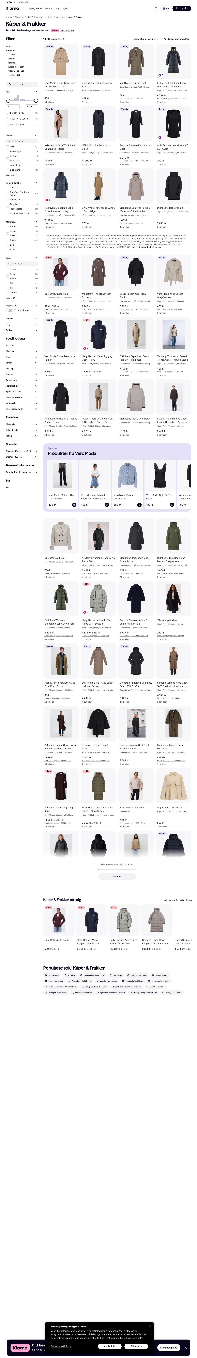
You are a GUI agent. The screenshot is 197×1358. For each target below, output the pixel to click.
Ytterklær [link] (60, 17)
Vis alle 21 (10, 298)
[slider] (8, 101)
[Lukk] (150, 1326)
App (58, 8)
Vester (11, 59)
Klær (8, 46)
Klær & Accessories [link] (36, 17)
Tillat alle (136, 1346)
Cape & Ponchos (16, 71)
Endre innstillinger (61, 1346)
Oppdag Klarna (35, 8)
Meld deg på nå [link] (168, 1347)
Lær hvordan (67, 30)
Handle (48, 8)
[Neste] (185, 484)
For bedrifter (23, 2)
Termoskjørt (14, 75)
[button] (165, 8)
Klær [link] (50, 17)
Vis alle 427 (11, 175)
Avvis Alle (109, 1346)
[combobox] (146, 39)
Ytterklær (10, 50)
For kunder (10, 2)
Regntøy (12, 63)
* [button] (133, 98)
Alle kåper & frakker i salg (178, 900)
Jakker (11, 55)
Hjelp (65, 8)
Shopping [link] (19, 17)
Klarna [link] (9, 17)
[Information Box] (63, 39)
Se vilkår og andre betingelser (146, 247)
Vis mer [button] (117, 876)
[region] (99, 1338)
